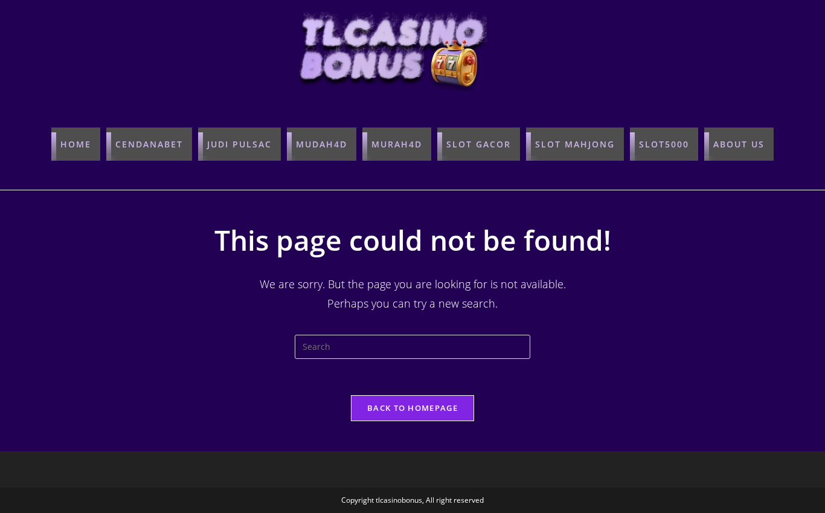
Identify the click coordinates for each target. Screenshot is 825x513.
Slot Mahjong (575, 144)
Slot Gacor (478, 144)
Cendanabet (149, 144)
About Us (739, 144)
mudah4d (321, 144)
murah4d (396, 144)
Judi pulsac (239, 144)
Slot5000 (664, 144)
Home (75, 144)
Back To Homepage (412, 407)
